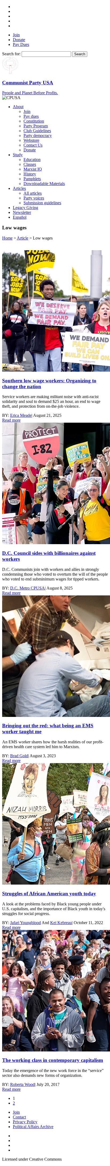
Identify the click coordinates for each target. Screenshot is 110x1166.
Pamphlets (32, 178)
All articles (32, 193)
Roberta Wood (22, 1084)
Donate (19, 39)
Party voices (33, 198)
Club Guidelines (37, 130)
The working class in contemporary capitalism (52, 1060)
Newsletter (22, 212)
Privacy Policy (25, 1122)
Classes (29, 164)
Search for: (11, 54)
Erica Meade (21, 415)
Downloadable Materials (44, 183)
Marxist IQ (32, 169)
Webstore (31, 140)
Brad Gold (19, 755)
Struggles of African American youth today (49, 893)
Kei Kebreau (61, 922)
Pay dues (31, 116)
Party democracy (37, 135)
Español (19, 217)
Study (18, 154)
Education (32, 159)
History (29, 174)
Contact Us (32, 145)
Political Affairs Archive (33, 1126)
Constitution (33, 121)
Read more (11, 420)
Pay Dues (21, 44)
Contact (19, 1117)
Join (16, 35)
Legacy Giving (25, 207)
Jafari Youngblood (25, 922)
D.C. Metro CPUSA (27, 588)
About (18, 106)
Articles (19, 188)
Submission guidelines (42, 203)
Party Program (35, 126)
